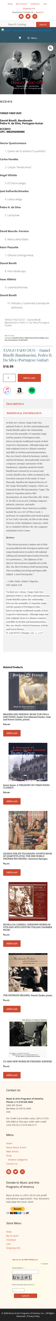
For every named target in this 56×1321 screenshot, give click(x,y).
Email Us (39, 12)
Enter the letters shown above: (23, 1285)
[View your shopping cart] (20, 38)
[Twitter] (28, 16)
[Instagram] (34, 16)
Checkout (35, 3)
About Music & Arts (16, 1147)
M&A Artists (12, 1151)
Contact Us (11, 1163)
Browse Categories (18, 1159)
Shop (10, 3)
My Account (21, 3)
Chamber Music (18, 338)
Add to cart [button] (11, 733)
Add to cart (29, 377)
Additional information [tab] (24, 413)
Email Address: (17, 1268)
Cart (45, 3)
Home (9, 1143)
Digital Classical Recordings (34, 338)
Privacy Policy (33, 1316)
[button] (50, 48)
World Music (23, 340)
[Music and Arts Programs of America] (27, 30)
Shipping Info (29, 8)
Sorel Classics (13, 340)
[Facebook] (21, 16)
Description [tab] (15, 403)
